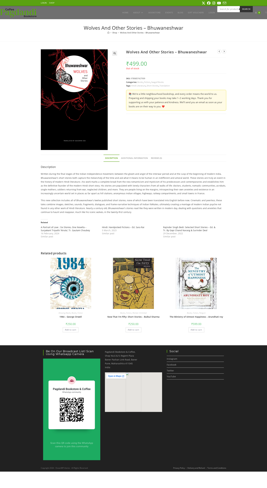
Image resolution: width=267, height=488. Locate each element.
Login (44, 3)
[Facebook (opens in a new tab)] (208, 3)
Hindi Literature (138, 85)
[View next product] (224, 51)
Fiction (147, 82)
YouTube (171, 376)
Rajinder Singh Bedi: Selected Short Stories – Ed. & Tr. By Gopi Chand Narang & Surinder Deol (189, 229)
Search (246, 9)
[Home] (108, 32)
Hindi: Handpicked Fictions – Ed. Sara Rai (123, 227)
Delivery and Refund (196, 468)
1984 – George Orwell (70, 316)
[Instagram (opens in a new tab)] (213, 3)
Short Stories (153, 85)
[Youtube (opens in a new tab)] (219, 3)
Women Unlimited (139, 313)
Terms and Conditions (216, 468)
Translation (164, 85)
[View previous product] (219, 51)
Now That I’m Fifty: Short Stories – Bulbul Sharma (133, 316)
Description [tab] (111, 158)
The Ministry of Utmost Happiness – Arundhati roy (196, 316)
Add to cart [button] (70, 329)
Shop (51, 3)
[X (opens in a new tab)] (203, 3)
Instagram (172, 358)
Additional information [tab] (134, 158)
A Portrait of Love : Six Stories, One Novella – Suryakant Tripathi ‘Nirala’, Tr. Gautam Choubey (65, 229)
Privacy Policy (179, 468)
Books (140, 82)
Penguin (202, 313)
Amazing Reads (65, 313)
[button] (114, 53)
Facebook (171, 364)
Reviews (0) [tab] (156, 158)
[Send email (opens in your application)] (224, 3)
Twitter (170, 370)
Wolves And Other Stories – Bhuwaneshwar (140, 32)
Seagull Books (157, 82)
